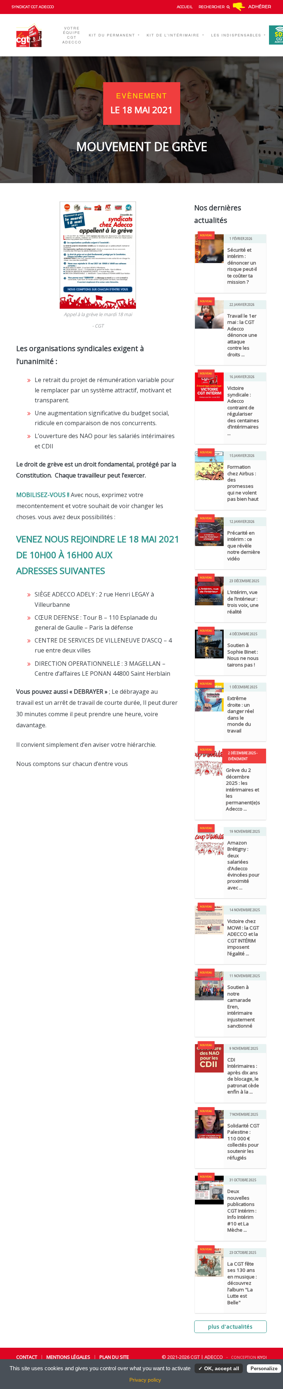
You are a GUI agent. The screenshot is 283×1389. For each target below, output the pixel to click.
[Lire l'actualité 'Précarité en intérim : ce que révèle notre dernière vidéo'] (209, 531)
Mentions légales (68, 1357)
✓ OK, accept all (218, 1368)
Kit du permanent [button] (113, 35)
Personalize (264, 1368)
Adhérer (259, 6)
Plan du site (114, 1357)
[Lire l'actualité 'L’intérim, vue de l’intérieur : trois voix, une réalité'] (209, 590)
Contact (26, 1357)
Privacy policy (145, 1380)
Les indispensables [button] (237, 35)
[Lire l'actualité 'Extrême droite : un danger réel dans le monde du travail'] (209, 696)
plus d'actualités (230, 1326)
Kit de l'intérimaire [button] (174, 35)
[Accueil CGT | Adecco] (33, 35)
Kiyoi (262, 1357)
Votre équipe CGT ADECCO (71, 35)
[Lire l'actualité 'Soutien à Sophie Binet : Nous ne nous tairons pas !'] (209, 643)
